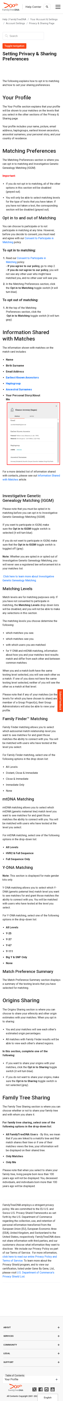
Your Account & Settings (44, 19)
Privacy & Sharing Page (41, 23)
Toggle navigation (14, 46)
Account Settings (15, 23)
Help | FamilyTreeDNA (14, 19)
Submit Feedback (60, 700)
